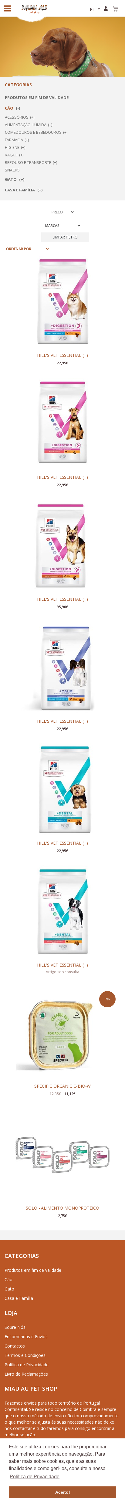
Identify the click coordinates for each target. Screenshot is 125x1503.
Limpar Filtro (65, 237)
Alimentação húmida (25, 124)
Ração (11, 155)
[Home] (36, 8)
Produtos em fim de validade (37, 97)
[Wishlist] (105, 266)
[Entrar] (106, 8)
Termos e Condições (25, 1355)
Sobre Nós (15, 1327)
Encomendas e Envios (26, 1336)
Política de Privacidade (27, 1364)
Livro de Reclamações (26, 1374)
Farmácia (14, 139)
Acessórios (17, 117)
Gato (11, 179)
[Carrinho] (116, 8)
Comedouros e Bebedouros (33, 132)
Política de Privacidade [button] (34, 1476)
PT (93, 9)
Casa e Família (20, 190)
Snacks (12, 170)
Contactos (15, 1346)
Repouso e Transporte (28, 162)
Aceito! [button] (62, 1492)
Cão (9, 108)
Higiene (12, 147)
